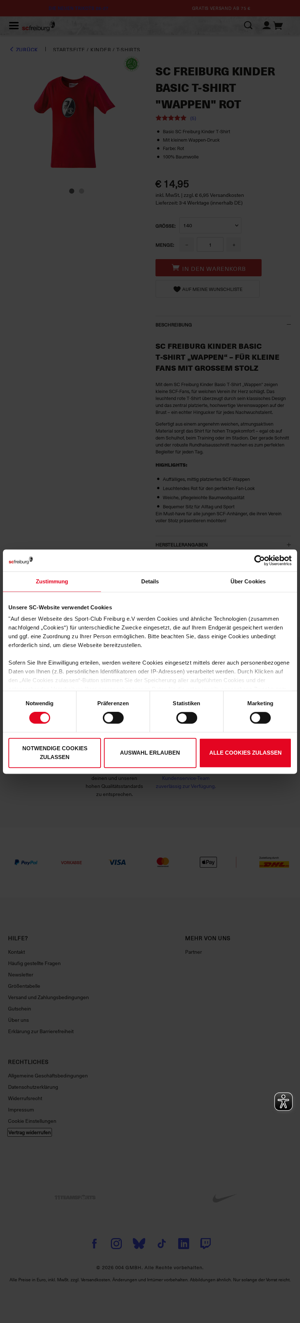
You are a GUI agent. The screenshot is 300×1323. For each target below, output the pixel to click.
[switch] (113, 718)
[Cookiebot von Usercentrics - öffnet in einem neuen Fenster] (260, 560)
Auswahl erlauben (150, 753)
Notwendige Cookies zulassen (54, 752)
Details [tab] (150, 581)
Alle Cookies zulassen (245, 753)
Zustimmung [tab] (52, 581)
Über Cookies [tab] (248, 581)
